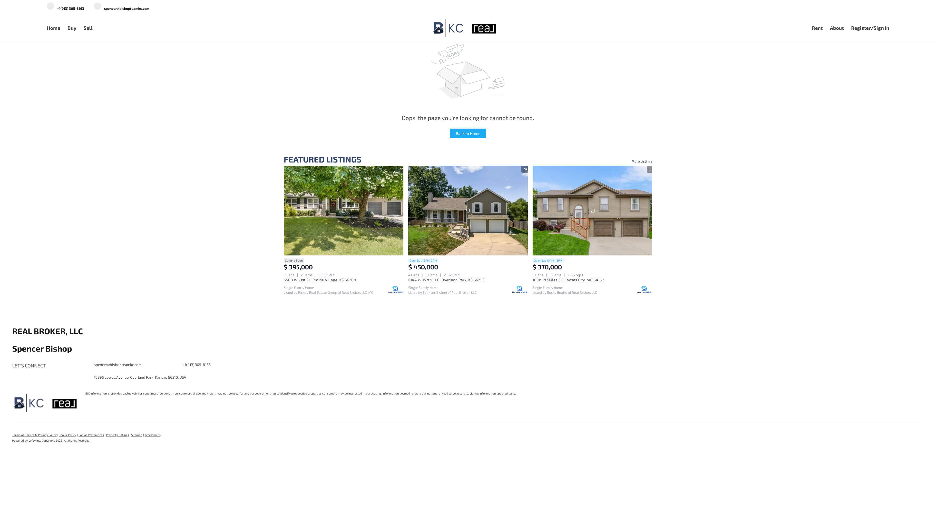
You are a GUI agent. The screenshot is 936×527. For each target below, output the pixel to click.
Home (53, 28)
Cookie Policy (67, 434)
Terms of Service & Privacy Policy (34, 434)
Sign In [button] (881, 28)
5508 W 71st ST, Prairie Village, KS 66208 (320, 279)
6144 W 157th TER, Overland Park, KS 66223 (446, 279)
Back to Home (468, 133)
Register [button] (861, 28)
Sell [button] (88, 28)
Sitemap (136, 434)
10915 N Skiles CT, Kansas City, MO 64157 (568, 279)
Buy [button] (72, 28)
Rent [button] (817, 28)
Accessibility (153, 434)
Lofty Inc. (35, 440)
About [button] (837, 28)
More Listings (642, 161)
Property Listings (117, 434)
